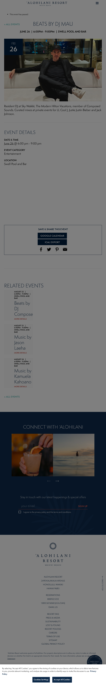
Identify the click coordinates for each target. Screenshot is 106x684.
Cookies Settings (41, 679)
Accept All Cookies (62, 679)
